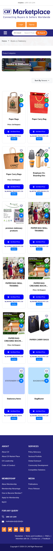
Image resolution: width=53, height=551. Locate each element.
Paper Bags (14, 119)
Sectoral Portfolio (35, 456)
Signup (31, 24)
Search (42, 33)
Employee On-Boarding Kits (39, 174)
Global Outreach (34, 461)
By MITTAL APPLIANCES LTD (39, 191)
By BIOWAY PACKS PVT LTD (39, 136)
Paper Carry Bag (39, 119)
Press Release (34, 489)
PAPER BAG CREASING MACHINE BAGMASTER (39, 284)
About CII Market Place (11, 456)
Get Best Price (15, 131)
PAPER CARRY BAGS (39, 340)
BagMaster (39, 399)
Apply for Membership (10, 498)
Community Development (38, 465)
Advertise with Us (22, 539)
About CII (5, 452)
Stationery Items (14, 399)
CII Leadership (7, 461)
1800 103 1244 (30, 3)
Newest (41, 80)
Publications (33, 484)
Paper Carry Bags (14, 174)
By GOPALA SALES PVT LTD (14, 246)
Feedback (46, 539)
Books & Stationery (18, 64)
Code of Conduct (8, 465)
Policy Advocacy (34, 452)
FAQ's (47, 536)
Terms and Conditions (34, 536)
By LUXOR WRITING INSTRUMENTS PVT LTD (18, 415)
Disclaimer (19, 536)
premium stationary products (14, 229)
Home (4, 41)
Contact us (36, 539)
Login (21, 24)
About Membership (9, 484)
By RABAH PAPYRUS (14, 136)
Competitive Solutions (36, 470)
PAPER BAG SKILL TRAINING (39, 229)
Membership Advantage (11, 489)
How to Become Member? (12, 493)
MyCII (4, 502)
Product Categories (9, 53)
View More (14, 138)
